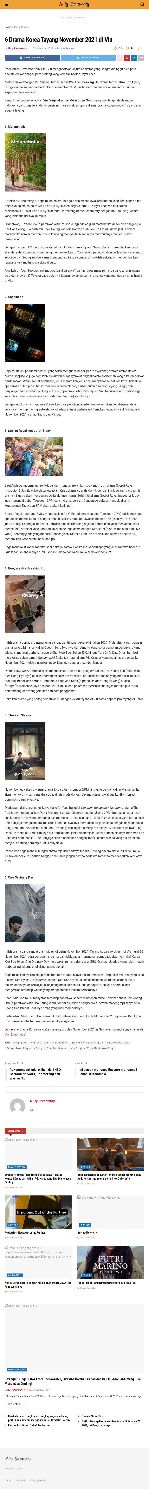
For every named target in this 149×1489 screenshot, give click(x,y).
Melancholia (60, 1042)
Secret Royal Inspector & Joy (25, 1048)
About (8, 1480)
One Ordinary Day (118, 1042)
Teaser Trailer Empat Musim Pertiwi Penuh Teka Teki (106, 1282)
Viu (7, 1034)
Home (8, 27)
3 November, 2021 (43, 48)
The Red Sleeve (57, 1048)
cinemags (18, 1034)
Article (86, 1167)
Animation (15, 1275)
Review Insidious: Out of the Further (25, 1232)
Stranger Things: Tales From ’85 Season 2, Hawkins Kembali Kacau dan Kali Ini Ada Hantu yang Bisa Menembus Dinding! (38, 1178)
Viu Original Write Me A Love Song (92, 1048)
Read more (14, 1404)
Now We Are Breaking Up (87, 1042)
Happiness (20, 1042)
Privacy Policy (37, 1480)
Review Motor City (87, 1232)
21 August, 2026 (14, 1292)
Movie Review (21, 27)
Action (85, 1225)
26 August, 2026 (14, 1187)
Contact (20, 1480)
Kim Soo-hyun (39, 1042)
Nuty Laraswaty (17, 48)
